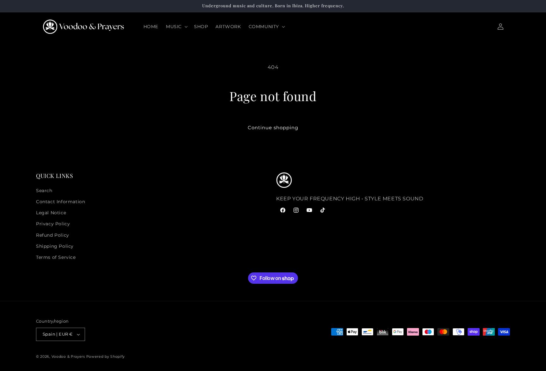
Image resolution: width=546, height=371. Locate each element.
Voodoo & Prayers (69, 356)
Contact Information (60, 201)
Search (44, 190)
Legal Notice (51, 213)
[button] (176, 26)
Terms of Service (56, 257)
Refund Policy (52, 235)
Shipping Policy (55, 246)
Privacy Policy (53, 224)
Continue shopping (273, 128)
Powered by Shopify (105, 356)
